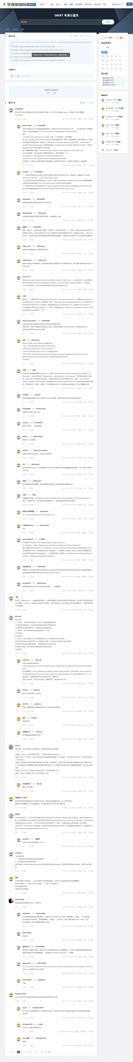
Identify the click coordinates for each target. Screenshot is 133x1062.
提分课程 (79, 4)
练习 (58, 4)
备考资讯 (88, 4)
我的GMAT (116, 4)
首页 (52, 4)
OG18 (7, 29)
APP (104, 4)
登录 (129, 4)
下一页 (48, 1052)
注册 (18, 76)
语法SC (15, 29)
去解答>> (117, 102)
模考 (65, 4)
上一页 (13, 1052)
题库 (71, 4)
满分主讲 (97, 4)
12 (41, 1052)
